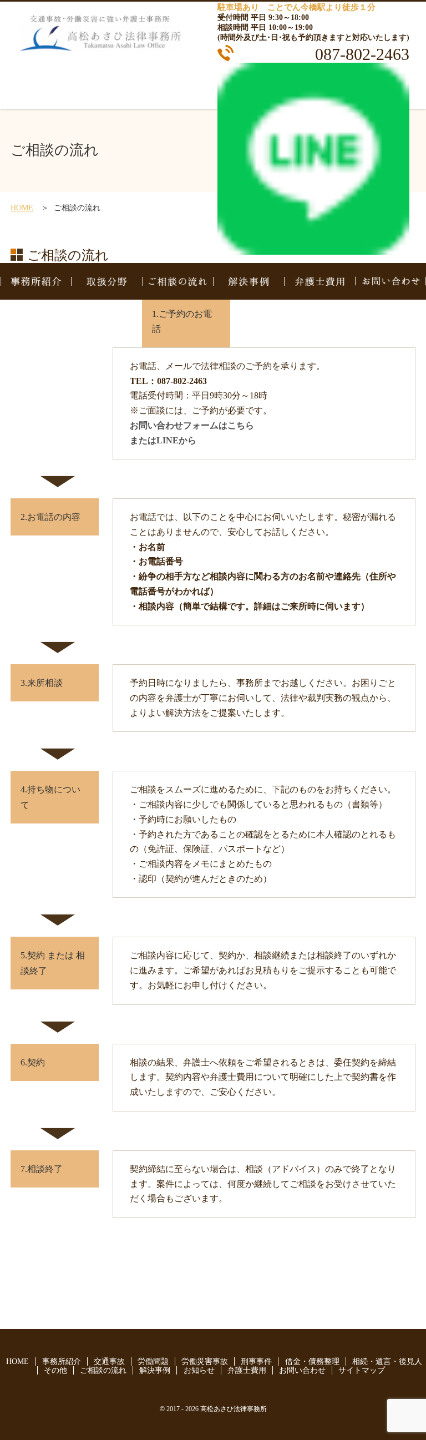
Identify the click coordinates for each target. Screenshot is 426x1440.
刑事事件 (256, 1361)
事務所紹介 (35, 281)
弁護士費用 (319, 281)
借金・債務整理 (312, 1361)
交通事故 (109, 1361)
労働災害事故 (204, 1361)
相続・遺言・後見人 (387, 1361)
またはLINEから (163, 440)
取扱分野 (106, 281)
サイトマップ (361, 1370)
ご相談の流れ (177, 281)
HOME (22, 208)
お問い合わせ (390, 281)
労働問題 (153, 1361)
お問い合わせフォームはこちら (192, 425)
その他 (55, 1370)
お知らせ (199, 1370)
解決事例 (248, 281)
